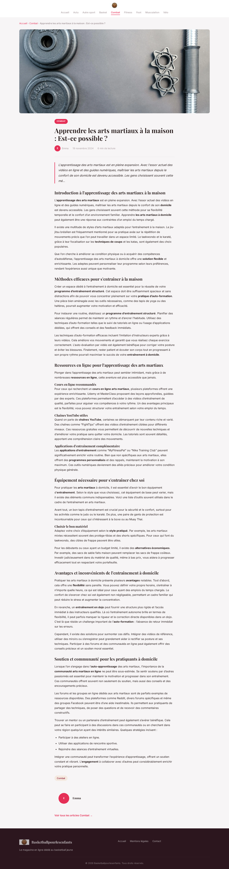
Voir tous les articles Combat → (73, 815)
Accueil (65, 12)
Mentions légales (139, 841)
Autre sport (88, 12)
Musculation (152, 12)
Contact (156, 841)
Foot (138, 12)
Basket (103, 12)
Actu (75, 12)
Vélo (165, 12)
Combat (115, 12)
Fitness (128, 12)
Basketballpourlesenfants (52, 842)
